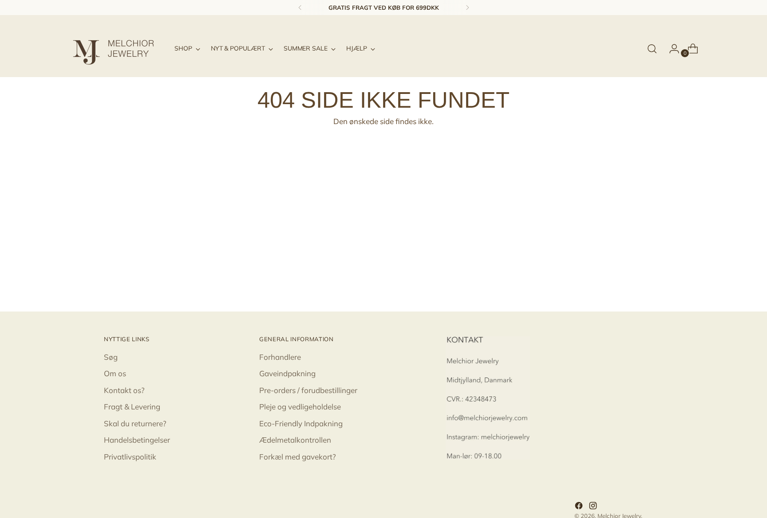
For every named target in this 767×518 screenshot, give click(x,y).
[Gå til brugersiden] (671, 49)
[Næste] (467, 7)
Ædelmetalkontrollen (295, 439)
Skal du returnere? (135, 423)
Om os (115, 373)
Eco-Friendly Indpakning (301, 423)
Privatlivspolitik (130, 456)
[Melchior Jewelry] (117, 49)
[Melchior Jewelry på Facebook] (579, 507)
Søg (111, 357)
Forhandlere (280, 357)
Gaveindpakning (287, 373)
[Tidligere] (300, 7)
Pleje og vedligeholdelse (300, 406)
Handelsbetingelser (137, 439)
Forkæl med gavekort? (297, 456)
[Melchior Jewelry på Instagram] (594, 507)
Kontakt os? (124, 390)
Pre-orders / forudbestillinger (308, 390)
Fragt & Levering (132, 406)
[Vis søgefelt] (652, 49)
